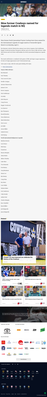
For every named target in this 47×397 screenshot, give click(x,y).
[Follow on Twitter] (15, 364)
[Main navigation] (1, 1)
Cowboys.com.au (5, 29)
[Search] (45, 1)
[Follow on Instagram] (17, 364)
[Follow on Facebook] (12, 364)
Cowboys (3, 19)
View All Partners (23, 359)
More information (7, 66)
